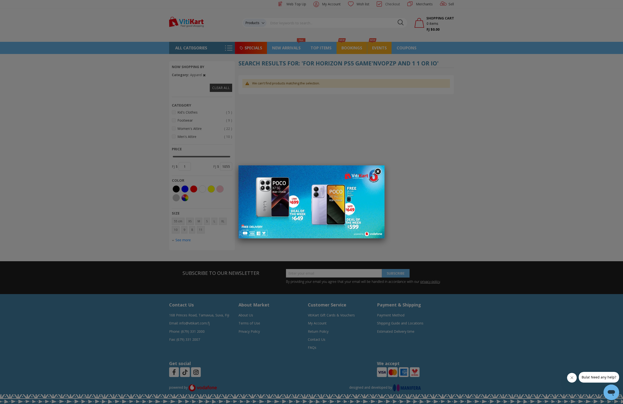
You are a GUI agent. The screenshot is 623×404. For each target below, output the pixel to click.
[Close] (377, 171)
